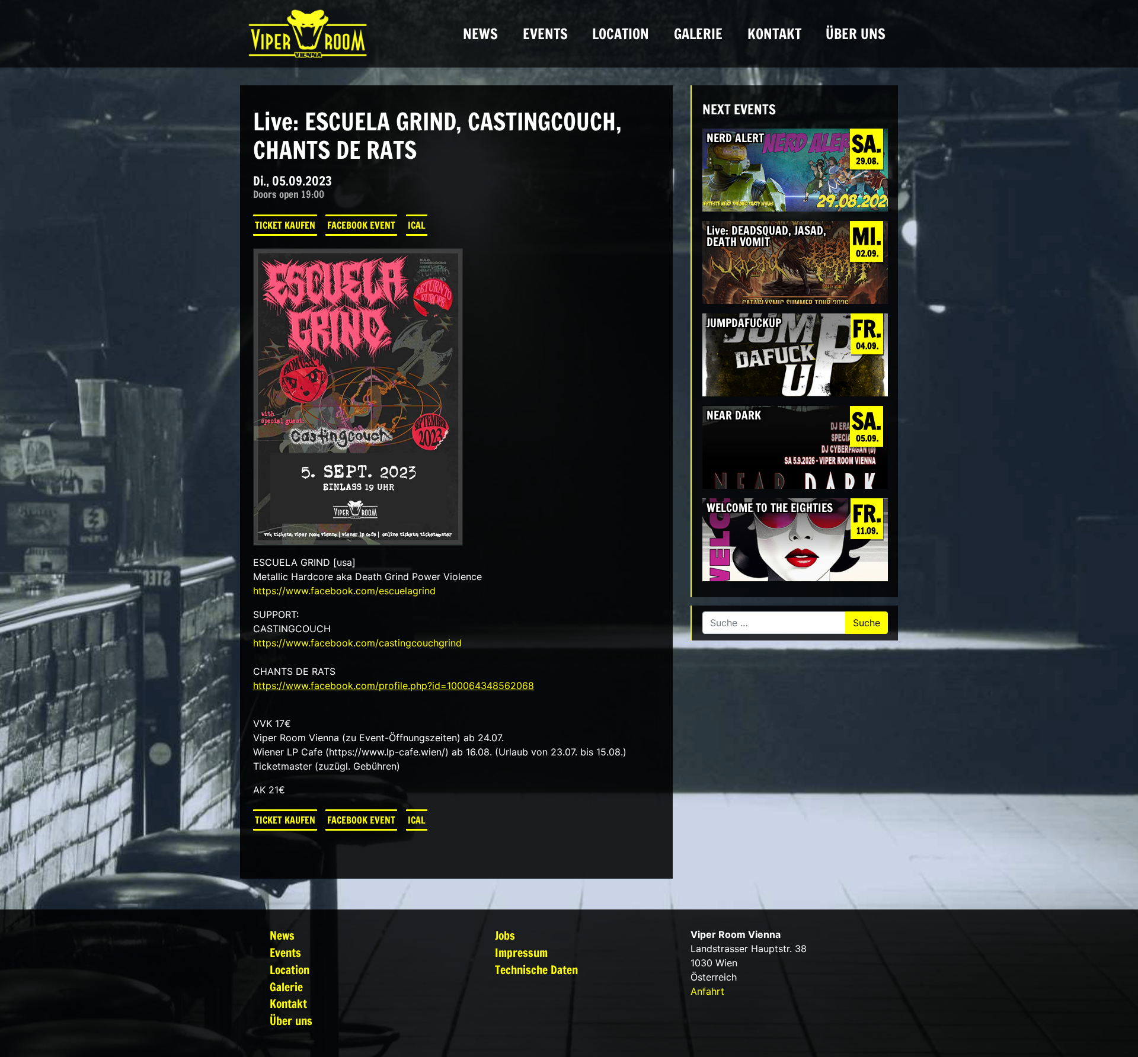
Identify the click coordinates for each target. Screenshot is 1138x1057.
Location (620, 34)
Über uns (856, 34)
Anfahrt (707, 991)
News (480, 34)
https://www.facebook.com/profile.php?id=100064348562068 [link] (393, 685)
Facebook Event (361, 225)
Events (545, 34)
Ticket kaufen (285, 225)
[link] (344, 591)
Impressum (521, 952)
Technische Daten (536, 970)
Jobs (505, 935)
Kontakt (774, 34)
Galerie (698, 34)
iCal (417, 225)
